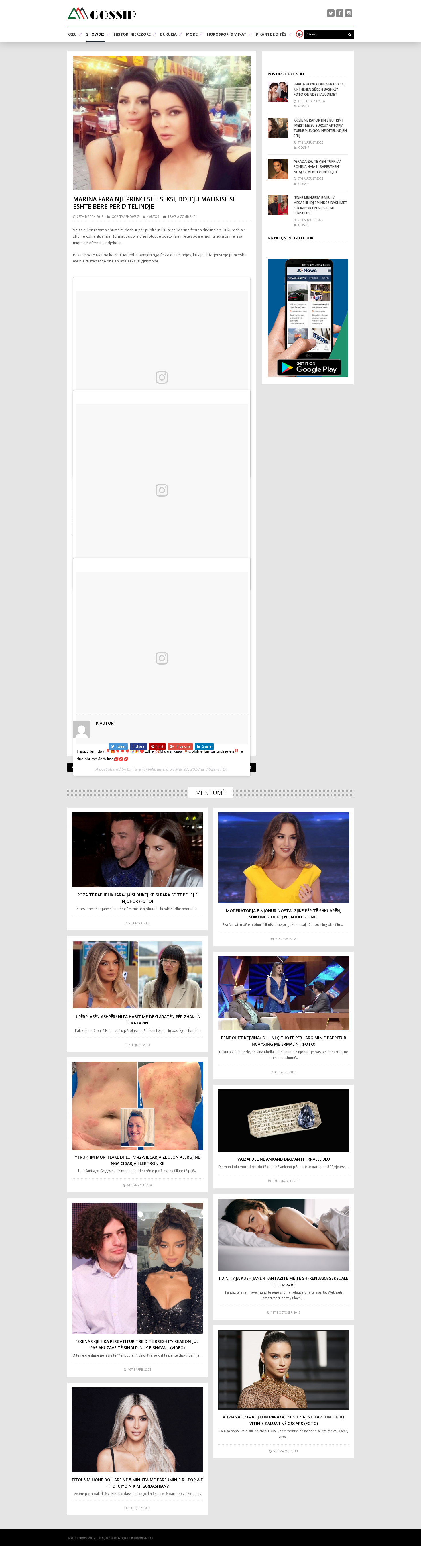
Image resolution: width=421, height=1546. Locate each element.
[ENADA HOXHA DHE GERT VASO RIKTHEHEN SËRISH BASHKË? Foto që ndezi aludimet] (278, 92)
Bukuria (168, 34)
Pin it (159, 746)
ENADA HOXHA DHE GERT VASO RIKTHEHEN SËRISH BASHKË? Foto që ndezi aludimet (319, 89)
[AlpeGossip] (101, 13)
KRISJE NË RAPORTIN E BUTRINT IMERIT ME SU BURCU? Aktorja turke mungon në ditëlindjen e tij (320, 128)
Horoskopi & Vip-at (227, 34)
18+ (299, 34)
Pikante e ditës (271, 34)
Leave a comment (181, 217)
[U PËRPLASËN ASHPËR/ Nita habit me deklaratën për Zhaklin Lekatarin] (137, 974)
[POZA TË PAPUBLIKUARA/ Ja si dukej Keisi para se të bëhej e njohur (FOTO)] (137, 849)
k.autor (153, 217)
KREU (72, 34)
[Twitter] (331, 13)
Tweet (120, 746)
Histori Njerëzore (132, 34)
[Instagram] (348, 13)
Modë (192, 34)
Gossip (117, 217)
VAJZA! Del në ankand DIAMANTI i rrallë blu (283, 1159)
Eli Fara (134, 769)
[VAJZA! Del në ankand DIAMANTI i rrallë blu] (283, 1120)
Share (140, 746)
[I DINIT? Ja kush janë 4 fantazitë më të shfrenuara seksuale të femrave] (283, 1235)
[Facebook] (339, 13)
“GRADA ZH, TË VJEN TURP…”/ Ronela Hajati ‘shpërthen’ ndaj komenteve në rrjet (317, 166)
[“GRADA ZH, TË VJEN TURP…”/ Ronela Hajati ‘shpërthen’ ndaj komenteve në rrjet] (278, 169)
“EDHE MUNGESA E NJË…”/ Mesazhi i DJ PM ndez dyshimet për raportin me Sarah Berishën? (320, 205)
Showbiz (95, 34)
